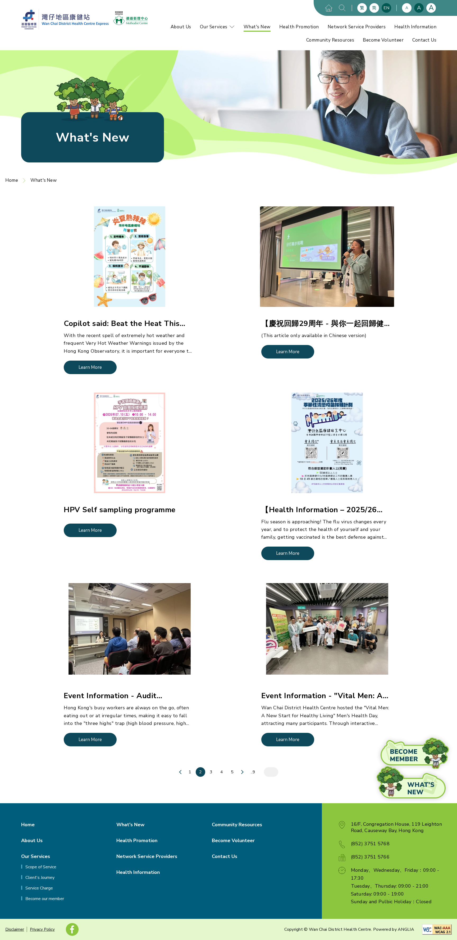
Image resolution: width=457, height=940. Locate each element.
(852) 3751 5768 (370, 844)
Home (11, 180)
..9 (253, 772)
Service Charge (39, 888)
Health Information (415, 27)
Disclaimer (14, 929)
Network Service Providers (357, 27)
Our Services (213, 27)
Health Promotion (299, 27)
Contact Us (424, 40)
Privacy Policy (42, 929)
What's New (257, 27)
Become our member (44, 899)
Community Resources (330, 40)
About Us (181, 27)
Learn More (90, 367)
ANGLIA (406, 929)
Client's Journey (39, 877)
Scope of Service (40, 867)
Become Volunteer (383, 40)
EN (386, 8)
